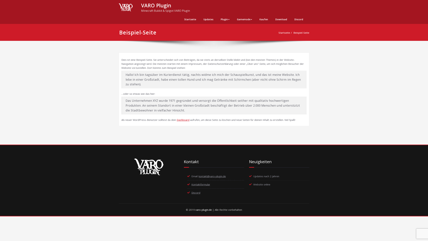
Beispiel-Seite (301, 32)
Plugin (224, 19)
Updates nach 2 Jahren (266, 176)
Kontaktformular (200, 184)
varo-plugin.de (203, 209)
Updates (208, 19)
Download (281, 19)
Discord (298, 19)
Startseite (190, 19)
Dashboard (183, 120)
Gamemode (243, 19)
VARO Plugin (156, 5)
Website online (261, 184)
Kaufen (263, 19)
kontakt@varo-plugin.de (212, 176)
